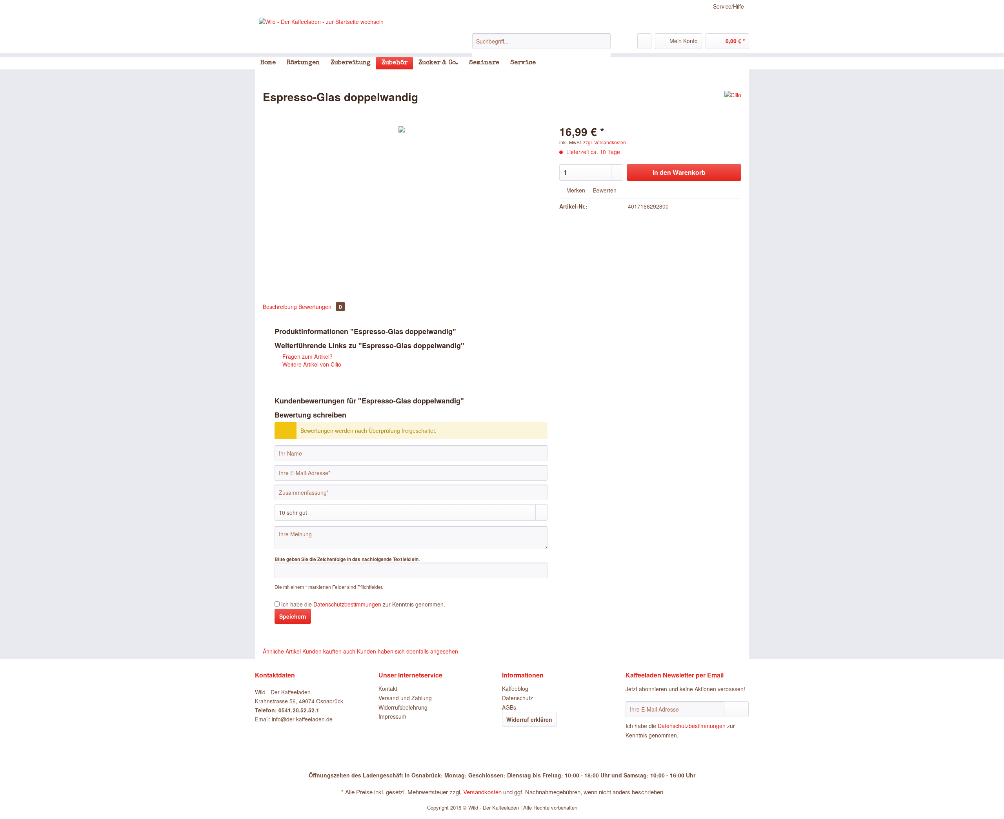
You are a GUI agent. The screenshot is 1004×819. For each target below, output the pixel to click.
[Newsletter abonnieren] (736, 709)
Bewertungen (320, 307)
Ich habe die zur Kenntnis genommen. (363, 604)
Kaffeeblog (515, 688)
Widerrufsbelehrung (402, 707)
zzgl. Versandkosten (604, 142)
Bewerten (604, 190)
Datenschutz (517, 698)
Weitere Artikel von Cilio (311, 364)
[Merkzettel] (644, 41)
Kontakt (387, 688)
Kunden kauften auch (328, 651)
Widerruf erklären (529, 719)
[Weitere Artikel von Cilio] (732, 104)
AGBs (509, 707)
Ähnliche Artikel (282, 651)
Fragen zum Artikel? (307, 356)
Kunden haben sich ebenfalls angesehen (407, 651)
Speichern (292, 616)
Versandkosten (482, 792)
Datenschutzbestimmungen (347, 604)
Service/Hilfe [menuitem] (728, 6)
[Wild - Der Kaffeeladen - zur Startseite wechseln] (321, 21)
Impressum (392, 716)
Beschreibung (280, 307)
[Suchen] (603, 41)
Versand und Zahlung (405, 698)
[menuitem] (541, 45)
